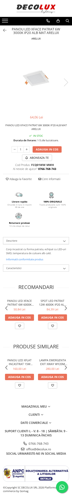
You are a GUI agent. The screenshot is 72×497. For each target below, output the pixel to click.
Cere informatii (50, 179)
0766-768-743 (38, 444)
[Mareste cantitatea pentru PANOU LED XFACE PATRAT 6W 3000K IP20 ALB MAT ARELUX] (27, 149)
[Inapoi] (3, 30)
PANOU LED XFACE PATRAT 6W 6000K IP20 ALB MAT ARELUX (19, 302)
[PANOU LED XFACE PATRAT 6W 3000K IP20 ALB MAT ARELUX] (36, 78)
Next (66, 82)
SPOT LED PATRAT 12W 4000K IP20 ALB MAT (52, 302)
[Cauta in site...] (67, 21)
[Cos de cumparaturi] (58, 21)
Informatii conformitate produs (24, 259)
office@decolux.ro (38, 449)
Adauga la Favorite (20, 179)
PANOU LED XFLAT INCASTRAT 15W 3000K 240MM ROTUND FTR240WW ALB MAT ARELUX (19, 362)
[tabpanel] (36, 78)
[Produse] (5, 22)
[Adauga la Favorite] (19, 326)
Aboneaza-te (39, 158)
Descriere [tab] (11, 240)
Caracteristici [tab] (13, 268)
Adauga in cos (47, 149)
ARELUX (36, 38)
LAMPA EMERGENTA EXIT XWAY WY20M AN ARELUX (52, 362)
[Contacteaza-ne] (48, 21)
